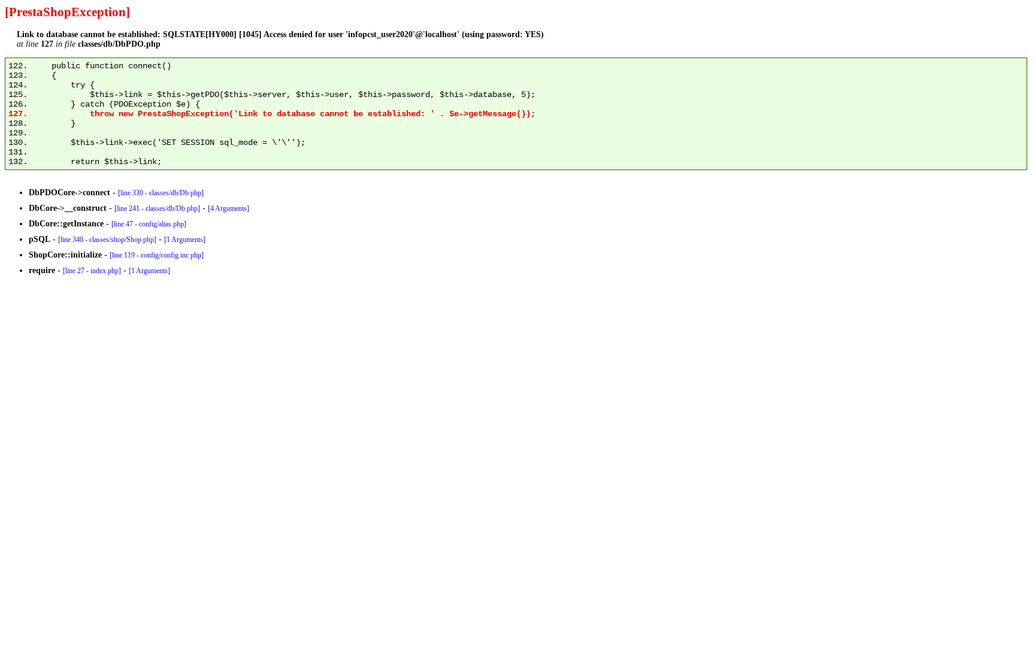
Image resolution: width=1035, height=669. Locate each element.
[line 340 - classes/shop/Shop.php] (107, 239)
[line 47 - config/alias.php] (148, 224)
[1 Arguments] (184, 239)
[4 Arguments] (228, 208)
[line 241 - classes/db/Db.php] (157, 208)
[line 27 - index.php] (92, 271)
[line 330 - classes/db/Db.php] (161, 193)
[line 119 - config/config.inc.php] (157, 255)
